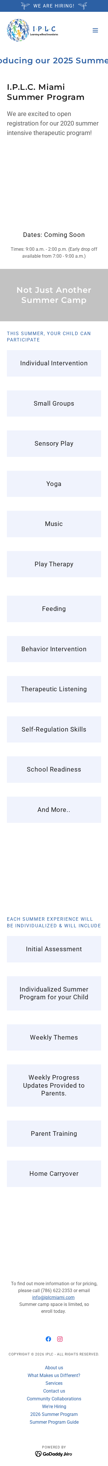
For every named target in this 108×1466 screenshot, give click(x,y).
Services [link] (54, 1383)
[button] (95, 30)
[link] (32, 30)
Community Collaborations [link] (54, 1399)
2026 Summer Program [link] (54, 1414)
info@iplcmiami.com (53, 1297)
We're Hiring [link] (54, 1406)
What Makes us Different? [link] (54, 1375)
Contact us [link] (54, 1391)
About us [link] (54, 1367)
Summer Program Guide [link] (54, 1422)
